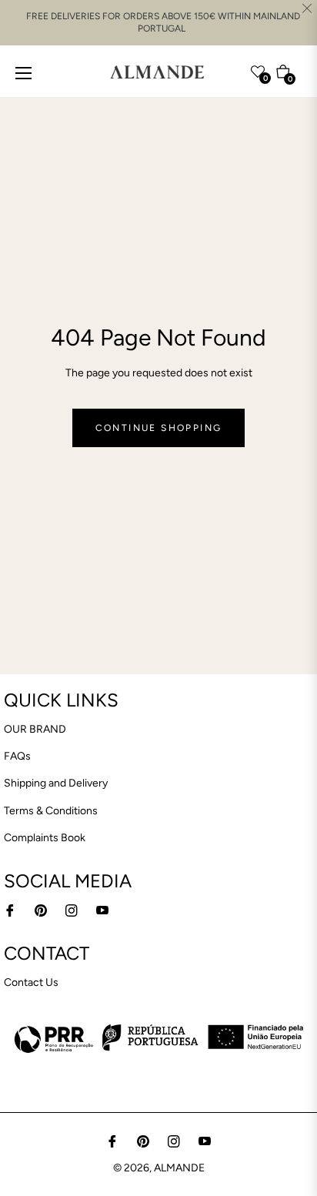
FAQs (17, 756)
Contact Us (31, 982)
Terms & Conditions (51, 810)
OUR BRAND (35, 729)
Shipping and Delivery (56, 783)
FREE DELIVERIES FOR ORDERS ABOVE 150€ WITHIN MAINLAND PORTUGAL (163, 22)
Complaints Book (44, 837)
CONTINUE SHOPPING (158, 428)
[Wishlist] (227, 68)
